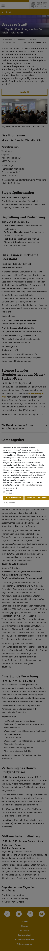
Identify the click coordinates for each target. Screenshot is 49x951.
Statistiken (10, 493)
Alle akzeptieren (13, 498)
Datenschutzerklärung (32, 485)
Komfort (9, 491)
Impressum (10, 503)
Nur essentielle (12, 488)
